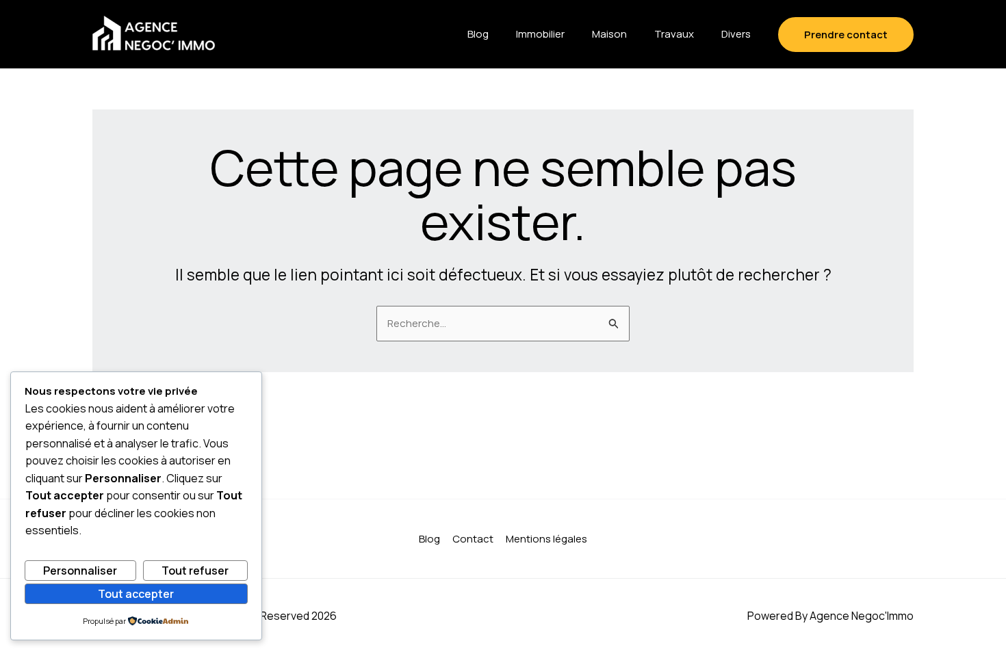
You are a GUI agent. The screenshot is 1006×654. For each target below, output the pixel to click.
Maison (609, 34)
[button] (846, 34)
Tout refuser (195, 570)
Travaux (674, 34)
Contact (472, 539)
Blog (478, 34)
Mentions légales (546, 539)
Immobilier (540, 34)
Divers (736, 34)
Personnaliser (80, 570)
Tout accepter (136, 593)
